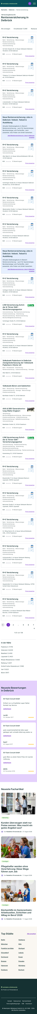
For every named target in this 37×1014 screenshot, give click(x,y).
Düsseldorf (5, 953)
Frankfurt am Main (7, 948)
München (4, 944)
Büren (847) (5, 672)
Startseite (4, 10)
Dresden (21, 961)
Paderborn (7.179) (7, 647)
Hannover (4, 965)
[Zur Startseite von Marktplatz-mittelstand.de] (9, 3)
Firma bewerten (29, 56)
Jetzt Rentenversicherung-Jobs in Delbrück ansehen (21, 136)
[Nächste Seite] (34, 628)
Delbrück (11, 10)
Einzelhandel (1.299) (20, 29)
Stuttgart (21, 948)
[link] (18, 47)
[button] (29, 3)
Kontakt (10, 1001)
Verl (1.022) (5, 669)
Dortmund (4, 957)
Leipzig (20, 953)
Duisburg (4, 970)
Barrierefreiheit (26, 1001)
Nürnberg (21, 965)
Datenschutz (17, 1001)
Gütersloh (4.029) (7, 650)
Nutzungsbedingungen (13, 1003)
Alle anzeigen (5, 29)
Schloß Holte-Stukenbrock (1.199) (12, 666)
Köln (20, 944)
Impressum (29, 1003)
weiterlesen (7, 709)
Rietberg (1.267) (6, 663)
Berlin (3, 940)
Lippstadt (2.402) (7, 656)
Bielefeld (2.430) (6, 653)
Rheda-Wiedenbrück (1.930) (10, 660)
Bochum (21, 970)
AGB (23, 1003)
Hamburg (21, 940)
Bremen (3, 961)
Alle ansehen (31, 934)
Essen (20, 957)
